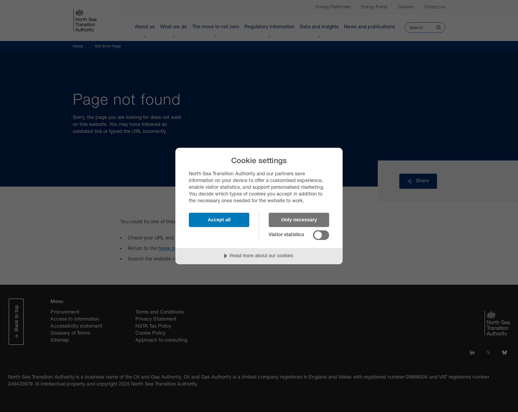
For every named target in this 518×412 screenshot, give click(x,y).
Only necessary (299, 219)
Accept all (219, 219)
